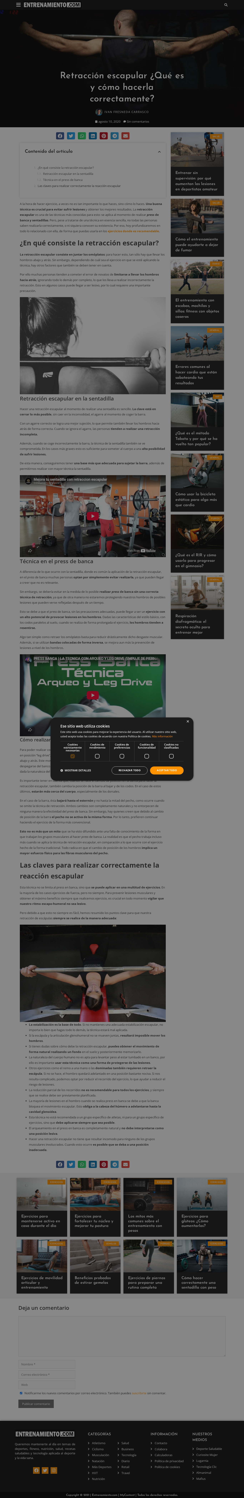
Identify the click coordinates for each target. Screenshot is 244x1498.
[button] (75, 770)
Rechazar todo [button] (130, 770)
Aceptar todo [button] (167, 770)
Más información (162, 736)
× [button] (187, 721)
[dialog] (122, 749)
